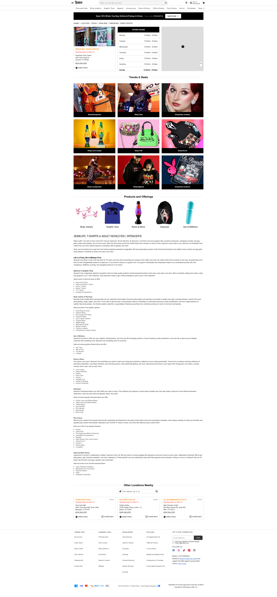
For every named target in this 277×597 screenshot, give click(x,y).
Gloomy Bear (80, 445)
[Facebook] (173, 550)
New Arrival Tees (82, 282)
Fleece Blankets (81, 371)
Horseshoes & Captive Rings (86, 330)
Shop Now (172, 16)
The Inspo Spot (103, 537)
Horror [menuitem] (182, 8)
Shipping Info (78, 560)
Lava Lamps (80, 369)
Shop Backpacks (94, 114)
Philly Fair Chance (152, 543)
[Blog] (194, 550)
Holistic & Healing (82, 381)
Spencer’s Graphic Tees (83, 270)
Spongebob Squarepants (85, 435)
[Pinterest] (189, 550)
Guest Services (127, 537)
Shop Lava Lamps (94, 151)
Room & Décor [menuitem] (144, 8)
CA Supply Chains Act (153, 537)
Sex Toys (79, 347)
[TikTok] (184, 550)
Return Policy (78, 549)
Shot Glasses (80, 406)
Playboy (78, 437)
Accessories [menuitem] (131, 8)
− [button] (200, 66)
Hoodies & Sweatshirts (84, 292)
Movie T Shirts (81, 288)
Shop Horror (182, 151)
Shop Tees (138, 114)
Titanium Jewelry (82, 328)
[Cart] (204, 3)
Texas (94, 23)
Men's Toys (80, 349)
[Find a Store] (186, 3)
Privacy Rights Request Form (156, 566)
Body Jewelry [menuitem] (95, 8)
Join (198, 538)
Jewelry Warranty (128, 566)
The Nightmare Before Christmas (87, 433)
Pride (77, 472)
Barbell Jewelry (81, 326)
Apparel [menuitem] (120, 8)
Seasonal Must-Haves (82, 453)
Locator (85, 23)
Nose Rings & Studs (83, 311)
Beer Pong (79, 412)
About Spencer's (103, 549)
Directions (83, 68)
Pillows (78, 373)
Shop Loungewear (94, 187)
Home (76, 23)
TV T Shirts (80, 290)
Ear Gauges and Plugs (83, 315)
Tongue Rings (80, 320)
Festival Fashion (81, 471)
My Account (78, 537)
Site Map (125, 554)
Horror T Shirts (81, 286)
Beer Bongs (80, 410)
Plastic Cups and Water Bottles (86, 400)
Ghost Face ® (80, 441)
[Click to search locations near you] (120, 491)
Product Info (78, 566)
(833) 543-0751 (81, 63)
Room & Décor (79, 359)
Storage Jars (80, 379)
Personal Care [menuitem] (82, 8)
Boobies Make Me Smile (188, 559)
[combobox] (133, 3)
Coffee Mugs (80, 404)
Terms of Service (123, 586)
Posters (78, 377)
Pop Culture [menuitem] (172, 8)
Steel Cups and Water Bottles (86, 402)
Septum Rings (81, 313)
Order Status (78, 543)
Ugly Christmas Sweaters (84, 467)
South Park (80, 431)
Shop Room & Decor (182, 187)
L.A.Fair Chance (151, 549)
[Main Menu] (72, 3)
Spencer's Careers (104, 560)
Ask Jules (125, 572)
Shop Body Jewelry (182, 114)
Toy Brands (80, 351)
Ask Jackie (125, 549)
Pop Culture (78, 418)
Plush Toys (79, 375)
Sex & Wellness (79, 336)
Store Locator (102, 543)
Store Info (109, 517)
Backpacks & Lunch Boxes (85, 469)
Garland (103, 23)
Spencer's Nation (128, 543)
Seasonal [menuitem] (202, 8)
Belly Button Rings (82, 324)
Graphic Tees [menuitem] (109, 8)
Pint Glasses (80, 408)
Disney (78, 429)
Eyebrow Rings (81, 316)
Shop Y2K (138, 151)
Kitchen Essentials (82, 383)
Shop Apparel (138, 187)
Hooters (78, 443)
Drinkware (77, 389)
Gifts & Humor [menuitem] (158, 8)
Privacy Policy (134, 586)
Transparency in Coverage (155, 560)
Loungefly (79, 447)
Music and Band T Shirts (84, 284)
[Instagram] (178, 550)
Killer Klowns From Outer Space (87, 439)
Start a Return (78, 554)
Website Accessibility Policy (155, 554)
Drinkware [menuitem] (191, 8)
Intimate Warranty (128, 560)
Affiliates (101, 566)
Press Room (102, 554)
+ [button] (200, 63)
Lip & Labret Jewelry (83, 318)
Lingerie (78, 353)
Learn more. (182, 563)
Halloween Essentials (83, 474)
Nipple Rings (80, 322)
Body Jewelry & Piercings (83, 297)
